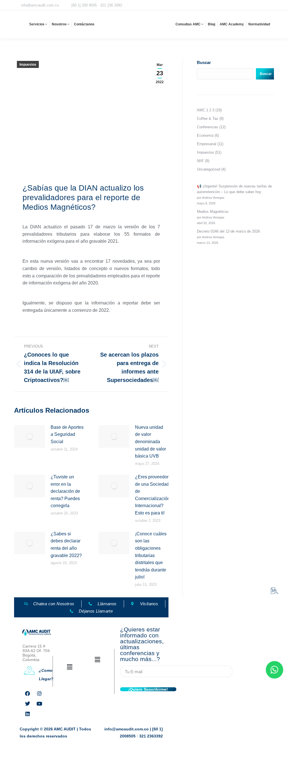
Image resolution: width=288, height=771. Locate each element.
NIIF (200, 161)
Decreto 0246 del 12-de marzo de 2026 (228, 231)
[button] (70, 667)
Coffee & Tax (207, 118)
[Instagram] (39, 693)
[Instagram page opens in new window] (235, 5)
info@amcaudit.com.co (40, 5)
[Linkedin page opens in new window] (270, 5)
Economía (205, 135)
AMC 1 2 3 (205, 110)
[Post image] (29, 436)
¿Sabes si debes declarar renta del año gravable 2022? (66, 544)
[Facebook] (27, 693)
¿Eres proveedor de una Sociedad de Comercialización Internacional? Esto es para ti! (152, 494)
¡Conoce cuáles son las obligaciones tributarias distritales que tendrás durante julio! (150, 555)
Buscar (204, 62)
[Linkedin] (27, 714)
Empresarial (206, 144)
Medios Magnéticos (213, 211)
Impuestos (27, 65)
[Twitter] (27, 704)
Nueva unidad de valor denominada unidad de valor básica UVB (150, 441)
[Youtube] (39, 704)
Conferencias (207, 127)
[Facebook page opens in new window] (226, 5)
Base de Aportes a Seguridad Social (67, 434)
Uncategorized (208, 169)
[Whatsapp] (274, 670)
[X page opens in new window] (244, 5)
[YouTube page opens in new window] (261, 5)
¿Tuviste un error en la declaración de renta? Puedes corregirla (65, 491)
